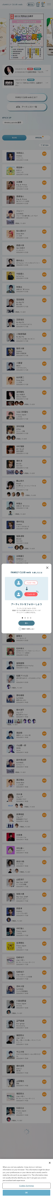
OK (26, 1192)
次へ (26, 623)
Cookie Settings (26, 1186)
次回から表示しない (28, 629)
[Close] (50, 1163)
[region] (26, 1178)
